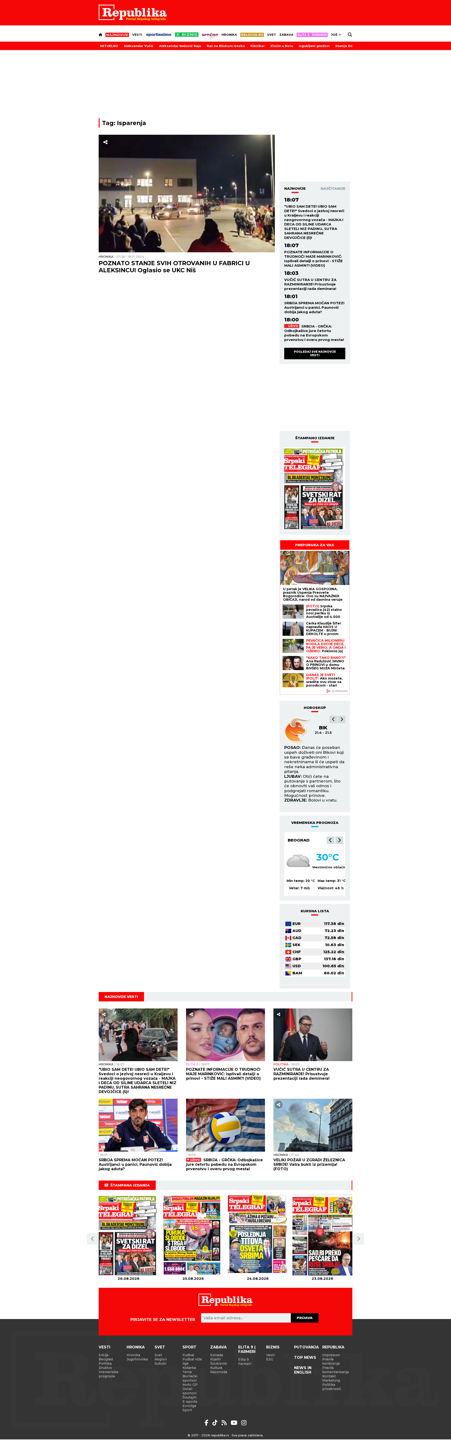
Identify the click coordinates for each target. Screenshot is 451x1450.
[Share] (105, 142)
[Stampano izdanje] (314, 488)
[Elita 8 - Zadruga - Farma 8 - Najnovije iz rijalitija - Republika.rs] (312, 34)
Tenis (187, 1372)
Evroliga (189, 1406)
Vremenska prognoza (108, 1374)
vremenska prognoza (314, 822)
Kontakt (329, 1376)
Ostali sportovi (190, 1391)
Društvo (105, 1368)
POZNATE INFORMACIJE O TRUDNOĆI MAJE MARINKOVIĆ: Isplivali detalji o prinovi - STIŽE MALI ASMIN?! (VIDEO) (313, 259)
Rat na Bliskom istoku (226, 46)
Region (161, 1359)
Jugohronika (137, 1359)
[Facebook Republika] (207, 1422)
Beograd (299, 840)
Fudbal (188, 1355)
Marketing (331, 1380)
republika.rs (220, 1435)
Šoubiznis (218, 1363)
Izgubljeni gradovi (314, 46)
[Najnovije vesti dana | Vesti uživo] (186, 34)
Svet (271, 34)
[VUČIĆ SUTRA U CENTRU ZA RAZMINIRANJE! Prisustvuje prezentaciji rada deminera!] (312, 1034)
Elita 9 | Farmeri (247, 1349)
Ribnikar (257, 46)
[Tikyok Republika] (215, 1422)
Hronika (229, 34)
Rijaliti (215, 1359)
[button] (333, 719)
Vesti (137, 34)
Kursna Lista (315, 911)
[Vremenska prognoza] (298, 861)
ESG (269, 1359)
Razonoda (218, 1372)
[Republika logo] (133, 13)
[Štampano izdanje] (129, 1235)
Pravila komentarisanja (335, 1370)
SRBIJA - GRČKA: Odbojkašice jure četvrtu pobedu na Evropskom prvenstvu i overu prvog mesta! (314, 333)
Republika (333, 1347)
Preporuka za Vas (314, 545)
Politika (281, 1064)
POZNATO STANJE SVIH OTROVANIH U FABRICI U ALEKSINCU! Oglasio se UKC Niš (174, 267)
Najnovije (295, 188)
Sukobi (160, 1363)
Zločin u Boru (281, 46)
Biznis (273, 1347)
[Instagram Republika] (243, 1422)
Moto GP (190, 1385)
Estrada (216, 1355)
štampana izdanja (130, 1185)
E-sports (190, 1401)
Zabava (286, 34)
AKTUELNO (109, 46)
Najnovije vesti (121, 996)
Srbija (103, 1355)
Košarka (189, 1368)
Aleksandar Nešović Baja (180, 46)
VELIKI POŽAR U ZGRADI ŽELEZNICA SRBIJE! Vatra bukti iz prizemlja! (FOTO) (309, 1164)
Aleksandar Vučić (138, 46)
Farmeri (244, 1364)
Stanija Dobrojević (351, 46)
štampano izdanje (314, 438)
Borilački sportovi (190, 1378)
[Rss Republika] (225, 1422)
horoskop (315, 707)
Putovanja (306, 1347)
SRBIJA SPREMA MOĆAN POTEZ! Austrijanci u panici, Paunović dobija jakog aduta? (314, 307)
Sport (189, 1347)
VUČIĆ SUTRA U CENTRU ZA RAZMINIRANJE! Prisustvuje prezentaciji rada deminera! (310, 284)
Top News (305, 1357)
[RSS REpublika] (235, 1422)
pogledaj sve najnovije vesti (315, 353)
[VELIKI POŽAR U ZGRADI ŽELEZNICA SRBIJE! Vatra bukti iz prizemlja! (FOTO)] (312, 1125)
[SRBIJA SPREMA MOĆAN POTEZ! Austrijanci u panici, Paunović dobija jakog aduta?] (138, 1125)
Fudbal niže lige (192, 1361)
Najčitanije (333, 188)
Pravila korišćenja (331, 1361)
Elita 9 (192, 1064)
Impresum (331, 1355)
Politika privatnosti (331, 1387)
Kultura (216, 1368)
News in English (302, 1370)
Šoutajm (189, 1397)
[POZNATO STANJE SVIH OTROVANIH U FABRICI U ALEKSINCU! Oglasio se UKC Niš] (187, 193)
